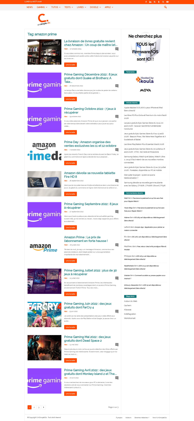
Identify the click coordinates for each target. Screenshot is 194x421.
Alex (65, 86)
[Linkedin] (150, 2)
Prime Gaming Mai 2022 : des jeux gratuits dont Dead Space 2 (87, 338)
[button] (165, 7)
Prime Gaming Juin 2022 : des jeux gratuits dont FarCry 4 (87, 305)
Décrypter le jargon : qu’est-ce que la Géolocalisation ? (139, 176)
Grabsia (127, 275)
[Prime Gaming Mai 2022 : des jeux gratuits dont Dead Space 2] (44, 347)
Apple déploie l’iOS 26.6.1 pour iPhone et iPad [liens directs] (143, 109)
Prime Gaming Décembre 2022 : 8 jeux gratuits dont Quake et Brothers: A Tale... (90, 78)
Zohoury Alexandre (131, 285)
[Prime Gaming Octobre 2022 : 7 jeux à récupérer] (44, 119)
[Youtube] (167, 2)
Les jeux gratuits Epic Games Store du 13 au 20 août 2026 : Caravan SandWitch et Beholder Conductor (143, 126)
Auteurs (128, 418)
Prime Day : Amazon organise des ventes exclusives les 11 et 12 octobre (90, 143)
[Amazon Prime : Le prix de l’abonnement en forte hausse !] (44, 248)
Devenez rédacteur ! (141, 418)
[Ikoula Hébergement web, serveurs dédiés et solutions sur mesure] (145, 79)
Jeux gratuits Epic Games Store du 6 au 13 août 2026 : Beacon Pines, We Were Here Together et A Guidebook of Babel (145, 137)
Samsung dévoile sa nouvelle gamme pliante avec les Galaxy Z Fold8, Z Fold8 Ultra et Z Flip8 (144, 184)
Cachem (127, 305)
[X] (163, 2)
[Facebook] (146, 2)
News (30, 7)
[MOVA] (145, 90)
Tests (67, 7)
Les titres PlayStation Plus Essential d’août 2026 (144, 144)
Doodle (94, 7)
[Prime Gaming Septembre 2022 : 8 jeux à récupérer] (44, 214)
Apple (108, 7)
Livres (80, 7)
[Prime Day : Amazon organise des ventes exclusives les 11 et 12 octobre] (44, 152)
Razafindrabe (128, 266)
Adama (126, 217)
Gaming (41, 7)
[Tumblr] (159, 2)
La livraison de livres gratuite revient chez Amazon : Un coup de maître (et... (90, 43)
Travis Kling (128, 208)
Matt (66, 49)
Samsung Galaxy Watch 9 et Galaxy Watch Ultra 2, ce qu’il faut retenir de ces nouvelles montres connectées (144, 160)
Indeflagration (130, 314)
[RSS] (154, 2)
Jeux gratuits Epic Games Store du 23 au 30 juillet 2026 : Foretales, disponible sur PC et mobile (145, 168)
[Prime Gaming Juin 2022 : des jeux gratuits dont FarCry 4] (44, 314)
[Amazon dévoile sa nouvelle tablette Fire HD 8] (44, 183)
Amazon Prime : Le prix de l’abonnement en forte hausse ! (86, 239)
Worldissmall (129, 318)
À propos (119, 418)
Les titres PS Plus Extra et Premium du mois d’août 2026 (145, 116)
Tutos (54, 7)
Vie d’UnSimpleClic (160, 418)
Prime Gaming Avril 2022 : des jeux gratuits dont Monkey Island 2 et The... (90, 372)
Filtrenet (127, 310)
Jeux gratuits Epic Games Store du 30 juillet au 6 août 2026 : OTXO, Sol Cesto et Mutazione (144, 150)
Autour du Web (130, 301)
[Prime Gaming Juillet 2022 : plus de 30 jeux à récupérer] (44, 281)
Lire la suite (70, 64)
